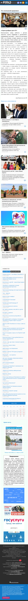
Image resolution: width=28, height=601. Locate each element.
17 (4, 414)
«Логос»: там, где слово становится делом (13, 342)
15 (20, 412)
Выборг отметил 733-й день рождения (12, 351)
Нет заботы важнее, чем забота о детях (13, 309)
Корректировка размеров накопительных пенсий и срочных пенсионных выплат (13, 328)
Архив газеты (7, 422)
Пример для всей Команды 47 (10, 303)
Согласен (6, 597)
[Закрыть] (26, 585)
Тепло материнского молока (10, 306)
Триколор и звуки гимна (9, 345)
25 (7, 415)
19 (10, 414)
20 (14, 414)
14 (17, 412)
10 (4, 412)
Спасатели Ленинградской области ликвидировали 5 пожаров (12, 399)
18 (7, 414)
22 (20, 414)
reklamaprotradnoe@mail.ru (15, 574)
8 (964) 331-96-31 (21, 573)
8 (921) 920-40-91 (19, 570)
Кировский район (15, 271)
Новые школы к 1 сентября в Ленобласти (13, 274)
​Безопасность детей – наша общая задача (13, 282)
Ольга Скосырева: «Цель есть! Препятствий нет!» (14, 333)
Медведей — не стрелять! (9, 355)
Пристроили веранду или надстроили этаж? (14, 290)
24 (4, 415)
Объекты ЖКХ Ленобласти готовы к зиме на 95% (14, 324)
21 (17, 414)
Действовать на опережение (10, 348)
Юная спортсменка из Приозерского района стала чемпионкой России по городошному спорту (14, 378)
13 (14, 412)
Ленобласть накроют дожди (10, 390)
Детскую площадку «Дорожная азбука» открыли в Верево (13, 358)
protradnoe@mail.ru (15, 565)
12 (10, 412)
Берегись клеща (7, 373)
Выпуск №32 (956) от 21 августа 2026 (14, 452)
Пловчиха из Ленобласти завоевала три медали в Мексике (13, 366)
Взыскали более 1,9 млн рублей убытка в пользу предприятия (13, 338)
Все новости (6, 271)
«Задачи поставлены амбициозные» (12, 370)
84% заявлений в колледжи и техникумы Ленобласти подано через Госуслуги (13, 319)
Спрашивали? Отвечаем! (9, 299)
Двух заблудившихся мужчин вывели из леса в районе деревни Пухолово (14, 394)
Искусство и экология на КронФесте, (12, 316)
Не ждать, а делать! (8, 312)
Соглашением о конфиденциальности (16, 593)
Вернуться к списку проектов (8, 101)
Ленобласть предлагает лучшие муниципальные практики (11, 286)
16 (23, 412)
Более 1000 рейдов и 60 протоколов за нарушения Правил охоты (13, 278)
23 (23, 414)
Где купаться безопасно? (9, 383)
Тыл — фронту (6, 252)
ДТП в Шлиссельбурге (8, 362)
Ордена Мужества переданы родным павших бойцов (12, 386)
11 (7, 412)
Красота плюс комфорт (9, 296)
